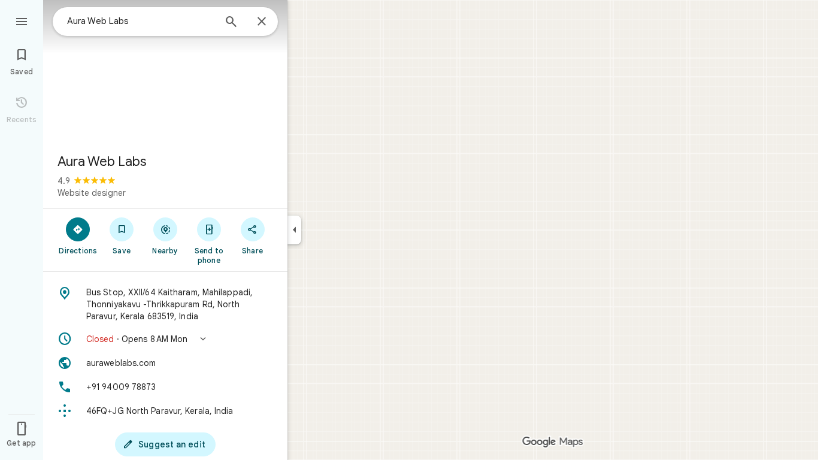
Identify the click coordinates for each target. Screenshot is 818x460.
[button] (165, 339)
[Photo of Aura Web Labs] (165, 72)
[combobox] (140, 21)
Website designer (91, 192)
